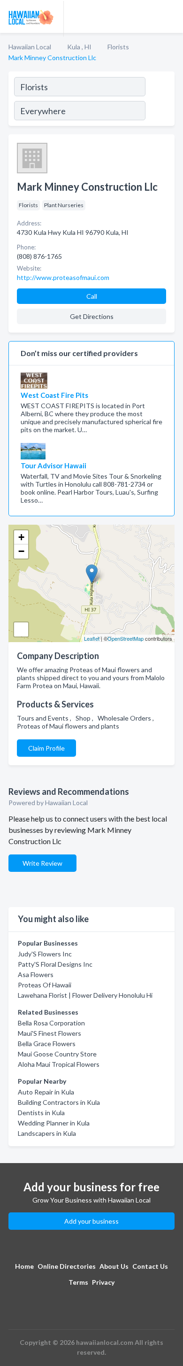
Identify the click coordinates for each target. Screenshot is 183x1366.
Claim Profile (46, 748)
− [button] (21, 551)
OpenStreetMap (125, 638)
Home (24, 1266)
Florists (118, 47)
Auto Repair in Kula (46, 1092)
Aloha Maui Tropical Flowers (58, 1064)
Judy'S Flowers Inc (45, 954)
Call (91, 296)
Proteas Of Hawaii (44, 985)
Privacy (103, 1282)
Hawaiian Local (29, 47)
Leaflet (91, 638)
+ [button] (21, 537)
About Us (114, 1266)
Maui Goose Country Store (57, 1054)
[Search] (159, 100)
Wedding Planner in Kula (54, 1123)
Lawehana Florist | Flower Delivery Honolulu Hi (85, 995)
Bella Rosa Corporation (51, 1023)
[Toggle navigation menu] (170, 16)
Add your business (91, 1221)
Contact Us (150, 1266)
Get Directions (92, 316)
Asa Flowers (35, 974)
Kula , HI (79, 47)
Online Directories (67, 1266)
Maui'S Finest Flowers (49, 1033)
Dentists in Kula (41, 1113)
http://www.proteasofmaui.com (63, 277)
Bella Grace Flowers (47, 1044)
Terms (78, 1282)
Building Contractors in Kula (59, 1102)
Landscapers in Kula (47, 1133)
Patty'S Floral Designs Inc (55, 964)
